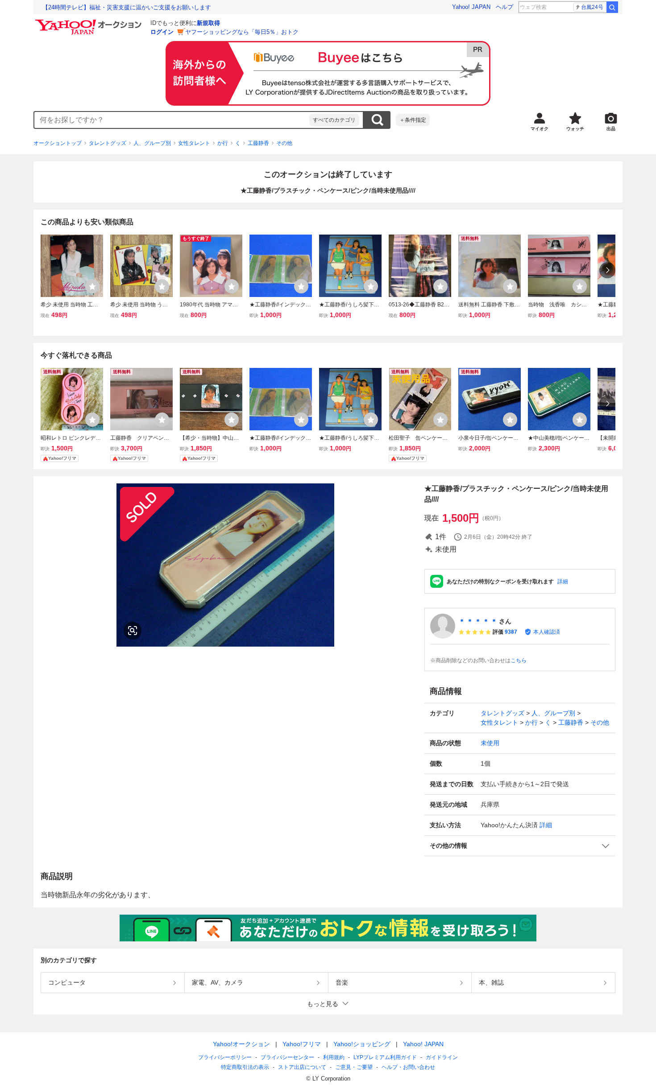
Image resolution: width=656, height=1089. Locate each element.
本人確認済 (546, 632)
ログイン (162, 32)
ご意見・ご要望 (354, 1067)
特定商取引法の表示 (245, 1067)
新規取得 (208, 23)
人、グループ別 (152, 143)
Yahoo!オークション (241, 1044)
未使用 (490, 743)
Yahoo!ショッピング (361, 1044)
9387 (511, 632)
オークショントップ (57, 143)
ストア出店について (302, 1067)
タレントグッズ (107, 143)
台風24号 (592, 7)
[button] (519, 846)
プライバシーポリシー (225, 1057)
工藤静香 (258, 143)
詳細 (562, 581)
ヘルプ (504, 7)
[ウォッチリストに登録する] (92, 286)
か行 (222, 143)
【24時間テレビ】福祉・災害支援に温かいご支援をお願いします (126, 7)
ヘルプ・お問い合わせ (408, 1067)
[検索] (612, 7)
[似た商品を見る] (132, 630)
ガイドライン (442, 1057)
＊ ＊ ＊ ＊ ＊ (478, 621)
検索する (377, 120)
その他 (284, 143)
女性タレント (194, 143)
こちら (519, 660)
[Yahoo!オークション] (89, 21)
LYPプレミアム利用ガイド (385, 1057)
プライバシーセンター (287, 1057)
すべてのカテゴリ (334, 120)
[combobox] (172, 120)
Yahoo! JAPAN (471, 7)
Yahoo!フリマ (301, 1044)
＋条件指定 (412, 120)
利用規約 (334, 1057)
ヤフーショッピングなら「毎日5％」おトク (242, 32)
